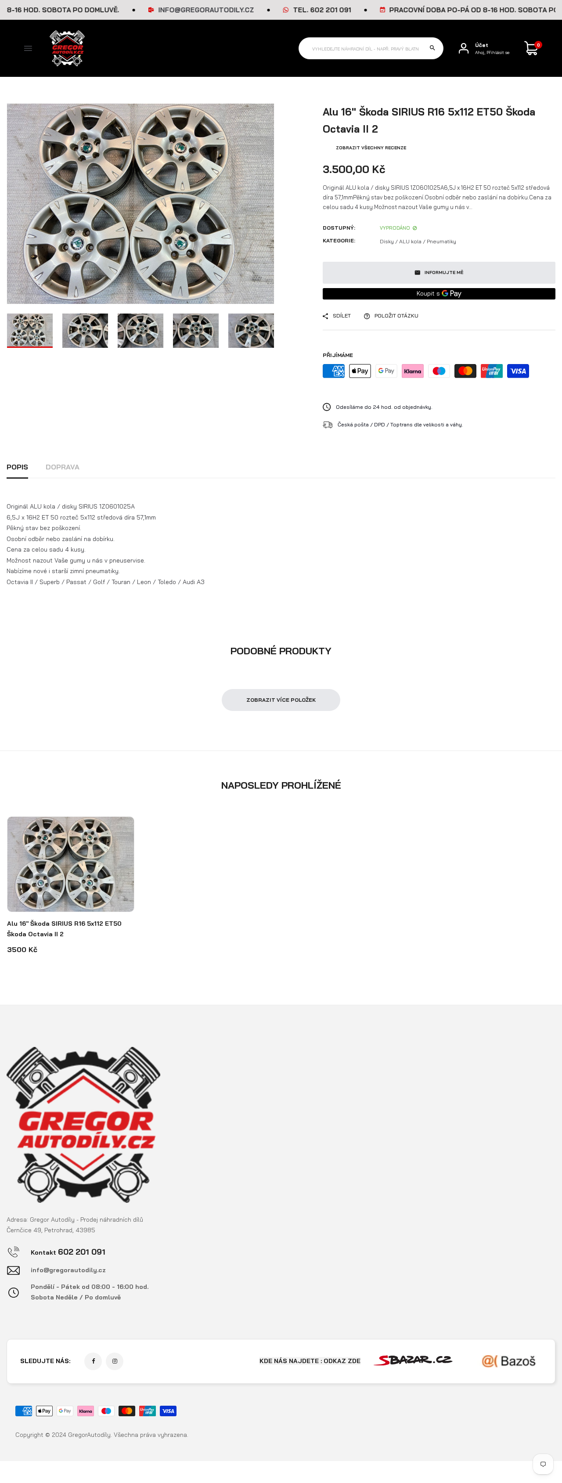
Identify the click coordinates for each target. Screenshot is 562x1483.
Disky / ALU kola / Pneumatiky (418, 241)
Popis (17, 466)
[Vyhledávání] (432, 48)
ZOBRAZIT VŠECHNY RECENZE (371, 148)
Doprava (62, 466)
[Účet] (463, 48)
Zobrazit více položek (281, 699)
